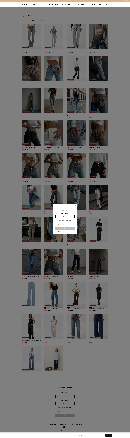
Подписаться (65, 228)
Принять (109, 435)
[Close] (128, 434)
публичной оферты (61, 224)
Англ (107, 4)
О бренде (43, 4)
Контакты (94, 4)
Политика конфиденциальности (78, 435)
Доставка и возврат (68, 4)
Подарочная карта (82, 4)
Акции (101, 4)
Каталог (33, 4)
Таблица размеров (54, 4)
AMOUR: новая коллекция (65, 0)
